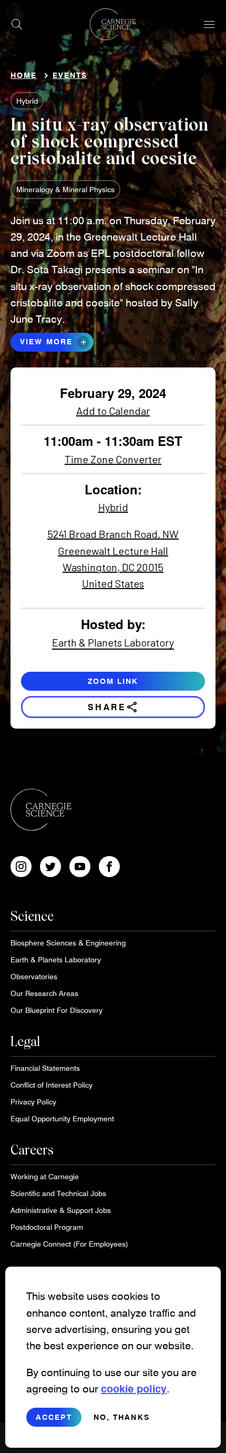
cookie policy (134, 1388)
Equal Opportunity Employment (62, 1118)
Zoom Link (113, 681)
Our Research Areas (44, 993)
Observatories (34, 976)
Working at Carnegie (45, 1176)
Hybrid (27, 101)
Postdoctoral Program (47, 1227)
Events (70, 75)
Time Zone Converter (113, 459)
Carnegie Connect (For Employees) (69, 1244)
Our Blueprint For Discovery (56, 1010)
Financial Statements (45, 1068)
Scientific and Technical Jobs (58, 1193)
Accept (54, 1417)
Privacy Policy (33, 1102)
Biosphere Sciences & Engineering (68, 943)
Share (113, 707)
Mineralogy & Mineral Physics (65, 189)
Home (24, 75)
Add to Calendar (113, 410)
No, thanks (122, 1417)
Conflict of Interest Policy (52, 1085)
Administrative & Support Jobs (61, 1210)
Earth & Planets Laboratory (113, 642)
